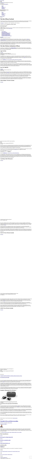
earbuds (10, 432)
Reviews (3, 14)
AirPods (3, 432)
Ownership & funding (15, 451)
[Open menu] (1, 1)
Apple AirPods (4, 31)
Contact (19, 451)
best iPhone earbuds (6, 432)
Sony (17, 432)
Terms (3, 454)
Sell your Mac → (6, 4)
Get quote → (2, 446)
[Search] (1, 4)
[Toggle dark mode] (3, 4)
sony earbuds (19, 432)
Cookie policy (5, 454)
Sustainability (3, 8)
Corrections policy (9, 451)
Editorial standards (5, 451)
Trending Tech (3, 7)
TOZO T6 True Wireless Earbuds (6, 34)
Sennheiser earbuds (14, 432)
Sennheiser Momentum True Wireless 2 (7, 35)
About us (1, 451)
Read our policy (10, 28)
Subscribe (9, 151)
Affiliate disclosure (10, 454)
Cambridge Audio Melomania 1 (6, 33)
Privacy (1, 454)
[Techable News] (2, 2)
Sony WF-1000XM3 (4, 32)
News (2, 6)
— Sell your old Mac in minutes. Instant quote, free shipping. (12, 59)
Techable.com (2, 457)
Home (2, 5)
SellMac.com (5, 457)
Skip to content (2, 0)
